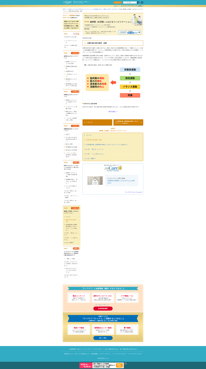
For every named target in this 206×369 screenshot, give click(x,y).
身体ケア (65, 9)
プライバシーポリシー (105, 353)
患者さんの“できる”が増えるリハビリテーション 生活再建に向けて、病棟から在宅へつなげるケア (93, 9)
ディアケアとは (96, 349)
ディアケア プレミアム (134, 353)
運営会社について (68, 353)
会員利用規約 (94, 353)
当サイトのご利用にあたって (82, 353)
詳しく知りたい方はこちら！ (103, 304)
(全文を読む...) (112, 111)
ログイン (117, 2)
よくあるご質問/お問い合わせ (110, 349)
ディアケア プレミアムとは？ (133, 192)
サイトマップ (85, 349)
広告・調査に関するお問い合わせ (128, 349)
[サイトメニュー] (142, 2)
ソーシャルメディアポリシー (119, 353)
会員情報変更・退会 (74, 349)
